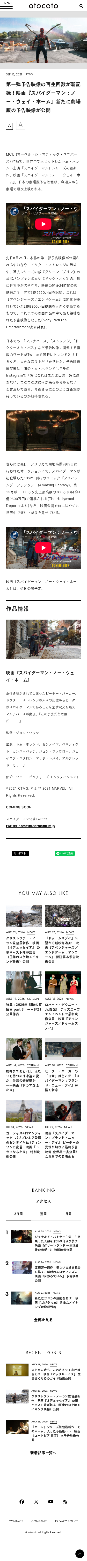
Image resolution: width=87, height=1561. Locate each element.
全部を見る (43, 1320)
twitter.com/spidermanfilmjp (30, 826)
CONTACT (16, 1521)
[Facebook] (22, 1501)
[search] (81, 6)
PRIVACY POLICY (66, 1521)
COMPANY (39, 1521)
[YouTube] (51, 1501)
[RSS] (65, 1501)
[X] (36, 1501)
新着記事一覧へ (43, 1453)
